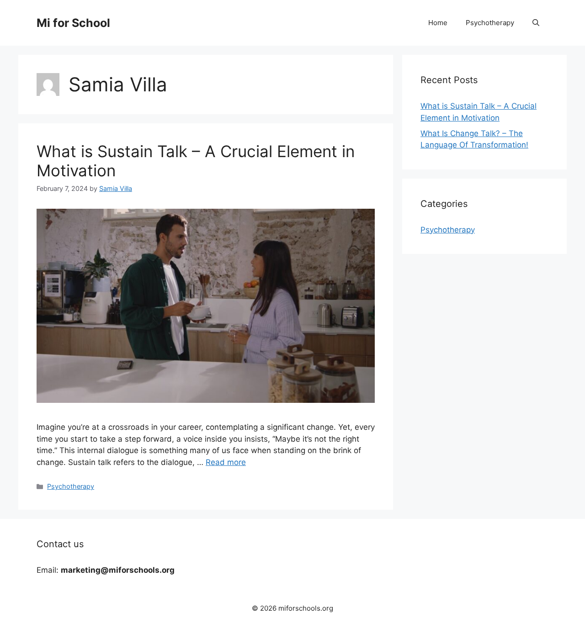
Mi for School (73, 23)
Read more (226, 462)
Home (437, 22)
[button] (535, 23)
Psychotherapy (490, 22)
